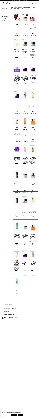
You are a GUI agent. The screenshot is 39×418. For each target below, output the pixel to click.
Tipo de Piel (4, 18)
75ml (17, 75)
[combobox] (31, 12)
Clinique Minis (10, 3)
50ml (23, 24)
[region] (12, 413)
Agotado (17, 295)
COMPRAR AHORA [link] (25, 0)
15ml (35, 75)
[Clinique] (5, 2)
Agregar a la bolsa (17, 35)
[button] (36, 2)
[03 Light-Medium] (16, 261)
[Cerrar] (23, 410)
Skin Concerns (37, 3)
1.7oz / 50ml (32, 75)
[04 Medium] (17, 261)
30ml (25, 24)
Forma (3, 14)
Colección (3, 20)
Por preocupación (5, 16)
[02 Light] (17, 261)
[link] (16, 18)
